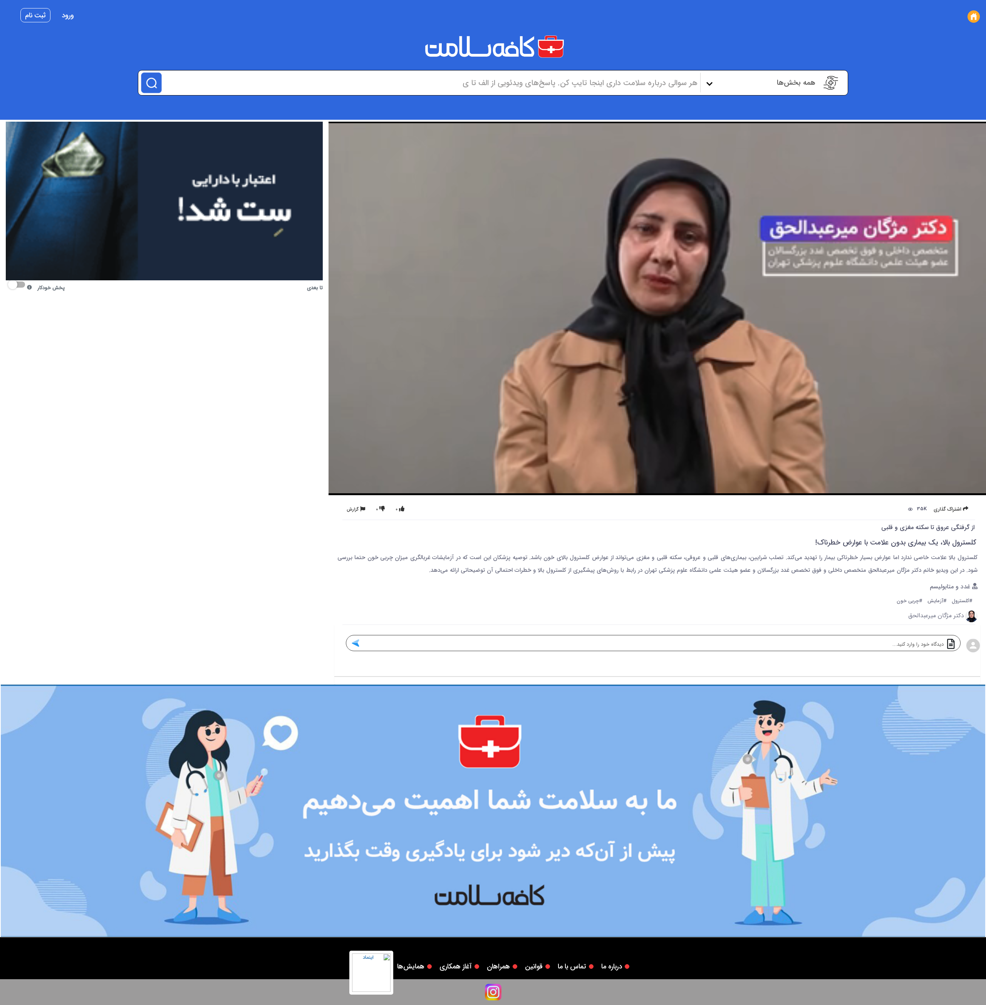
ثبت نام (35, 15)
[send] (355, 643)
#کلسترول (962, 601)
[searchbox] (429, 82)
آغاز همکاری (455, 966)
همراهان (498, 966)
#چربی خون (909, 601)
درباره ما (611, 966)
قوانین (534, 966)
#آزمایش (937, 601)
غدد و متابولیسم (951, 587)
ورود (68, 15)
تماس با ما (572, 966)
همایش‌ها (410, 966)
